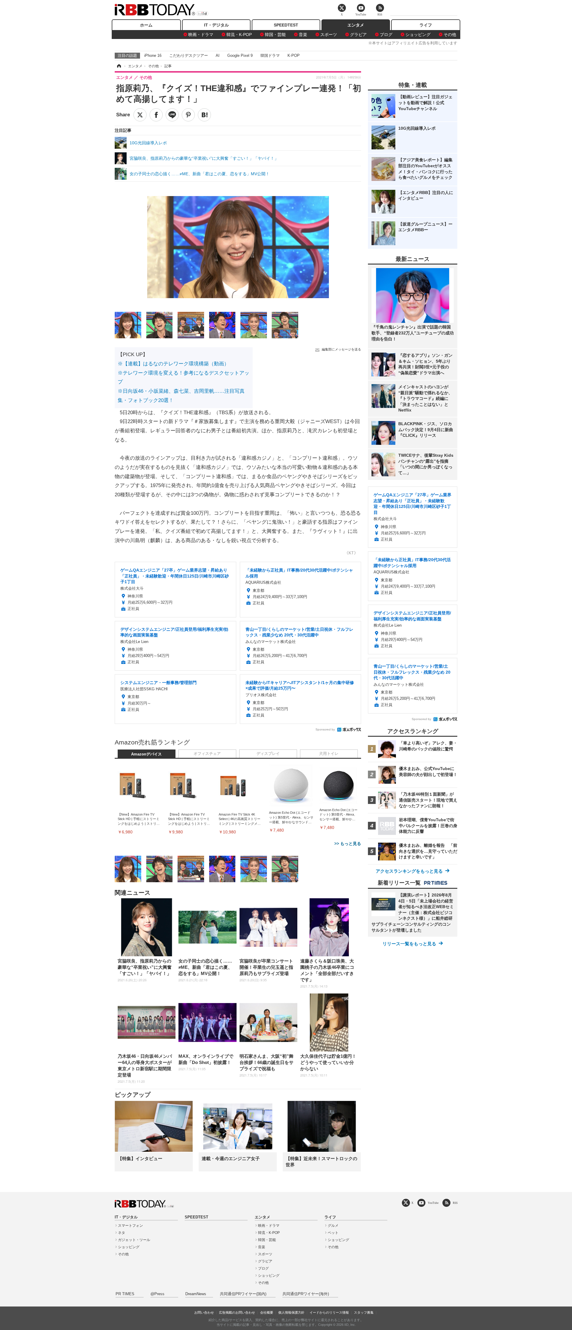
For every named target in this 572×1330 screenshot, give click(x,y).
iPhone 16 (152, 55)
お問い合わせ (204, 1312)
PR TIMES (125, 1294)
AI (218, 55)
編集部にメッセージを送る (341, 349)
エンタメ (355, 25)
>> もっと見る (347, 843)
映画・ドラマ (200, 34)
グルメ (333, 1225)
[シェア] (156, 114)
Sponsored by (325, 729)
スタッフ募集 (364, 1312)
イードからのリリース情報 (329, 1312)
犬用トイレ (328, 754)
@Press (157, 1294)
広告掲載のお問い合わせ (237, 1312)
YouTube (433, 1202)
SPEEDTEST (286, 25)
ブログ (386, 34)
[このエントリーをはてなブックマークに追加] (204, 114)
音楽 (303, 34)
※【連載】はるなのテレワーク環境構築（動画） (173, 364)
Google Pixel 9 (240, 55)
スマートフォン (130, 1225)
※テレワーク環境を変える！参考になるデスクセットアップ (183, 377)
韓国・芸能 (275, 34)
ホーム (146, 25)
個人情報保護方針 (291, 1312)
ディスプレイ (268, 754)
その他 (450, 34)
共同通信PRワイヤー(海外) (305, 1294)
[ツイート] (140, 114)
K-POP (293, 55)
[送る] (172, 114)
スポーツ (328, 34)
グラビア (358, 34)
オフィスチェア (207, 754)
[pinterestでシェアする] (188, 114)
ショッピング (417, 34)
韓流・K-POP (239, 34)
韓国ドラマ (270, 55)
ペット (333, 1233)
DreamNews (195, 1294)
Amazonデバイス (146, 754)
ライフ (425, 25)
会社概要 (266, 1312)
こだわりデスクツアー (188, 55)
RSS (455, 1202)
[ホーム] (118, 66)
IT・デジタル (216, 25)
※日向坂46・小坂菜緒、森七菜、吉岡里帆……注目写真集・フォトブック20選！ (181, 395)
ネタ (121, 1233)
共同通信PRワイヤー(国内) (243, 1294)
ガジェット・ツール (134, 1240)
